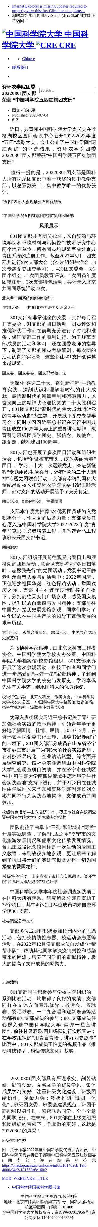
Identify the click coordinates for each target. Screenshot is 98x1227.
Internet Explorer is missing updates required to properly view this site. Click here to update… (49, 8)
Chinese (28, 59)
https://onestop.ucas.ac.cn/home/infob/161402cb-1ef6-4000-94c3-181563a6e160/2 (45, 1167)
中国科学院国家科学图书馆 (36, 1187)
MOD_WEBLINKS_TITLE (25, 1178)
